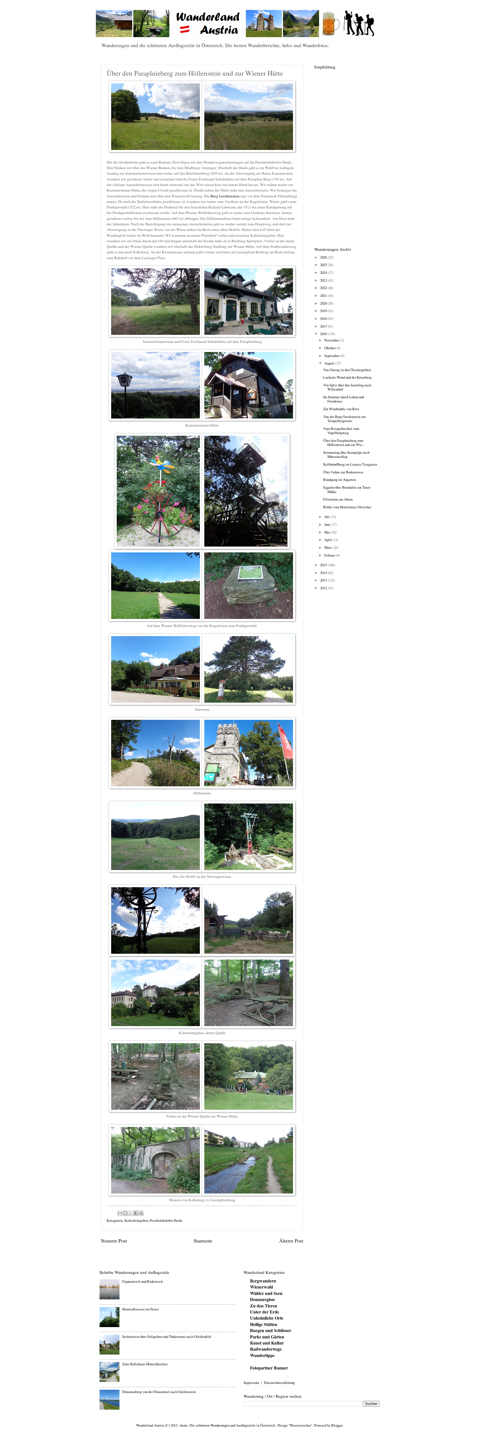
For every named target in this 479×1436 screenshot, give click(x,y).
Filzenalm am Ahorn (338, 499)
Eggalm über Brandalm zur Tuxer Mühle (346, 489)
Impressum (251, 1382)
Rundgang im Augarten (339, 479)
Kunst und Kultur (267, 1343)
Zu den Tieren (263, 1305)
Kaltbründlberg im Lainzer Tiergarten (350, 464)
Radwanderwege (266, 1349)
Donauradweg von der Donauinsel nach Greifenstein (159, 1391)
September (332, 355)
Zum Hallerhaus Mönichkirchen (144, 1363)
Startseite (203, 1240)
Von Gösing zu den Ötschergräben (347, 369)
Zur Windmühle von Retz (341, 408)
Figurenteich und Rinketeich (142, 1281)
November (332, 340)
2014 (324, 572)
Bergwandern (263, 1280)
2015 (324, 564)
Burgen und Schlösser (270, 1330)
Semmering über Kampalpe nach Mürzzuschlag (346, 454)
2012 (324, 587)
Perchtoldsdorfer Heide (166, 1220)
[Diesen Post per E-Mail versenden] (120, 1213)
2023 (324, 280)
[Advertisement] (346, 155)
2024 (324, 272)
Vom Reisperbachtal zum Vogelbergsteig (341, 430)
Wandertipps (262, 1355)
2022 (324, 287)
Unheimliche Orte (266, 1318)
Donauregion (262, 1299)
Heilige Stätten (263, 1324)
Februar (330, 555)
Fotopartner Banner (269, 1367)
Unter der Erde (264, 1312)
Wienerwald (261, 1287)
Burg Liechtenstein (225, 195)
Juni (327, 524)
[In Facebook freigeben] (136, 1213)
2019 (324, 310)
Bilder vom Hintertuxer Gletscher (347, 506)
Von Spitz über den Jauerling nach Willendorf (347, 387)
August (329, 363)
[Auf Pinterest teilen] (141, 1213)
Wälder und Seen (266, 1293)
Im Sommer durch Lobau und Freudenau (343, 399)
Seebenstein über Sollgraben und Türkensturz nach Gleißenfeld (166, 1336)
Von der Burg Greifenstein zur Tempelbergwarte (344, 418)
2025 (324, 264)
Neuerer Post (114, 1240)
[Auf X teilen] (130, 1213)
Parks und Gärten (267, 1336)
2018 (324, 318)
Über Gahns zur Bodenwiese (343, 472)
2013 (324, 580)
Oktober (330, 347)
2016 (324, 333)
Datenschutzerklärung (279, 1382)
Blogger (336, 1425)
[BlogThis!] (125, 1213)
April (328, 539)
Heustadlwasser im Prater (140, 1309)
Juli (327, 516)
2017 (324, 326)
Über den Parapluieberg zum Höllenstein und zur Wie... (344, 442)
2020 (324, 303)
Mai (327, 532)
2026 (324, 257)
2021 (324, 295)
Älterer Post (291, 1240)
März (328, 547)
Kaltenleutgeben (136, 1220)
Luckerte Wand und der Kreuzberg (347, 377)
